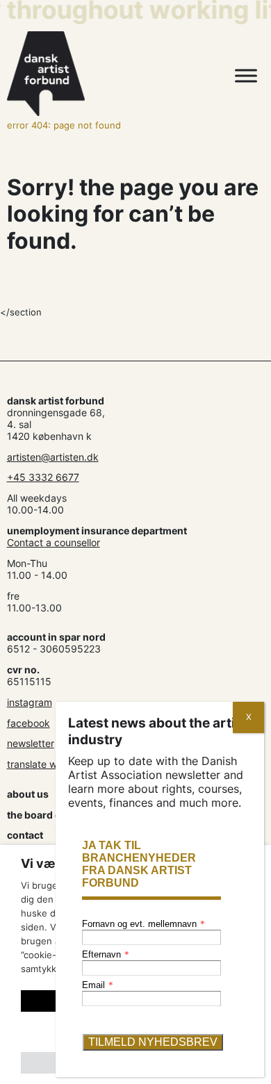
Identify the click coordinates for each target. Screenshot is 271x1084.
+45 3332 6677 (43, 477)
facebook (28, 723)
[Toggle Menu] (246, 76)
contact (25, 835)
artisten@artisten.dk (53, 457)
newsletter (30, 743)
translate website (46, 764)
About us (28, 794)
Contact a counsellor (53, 542)
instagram (29, 702)
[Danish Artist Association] (97, 73)
